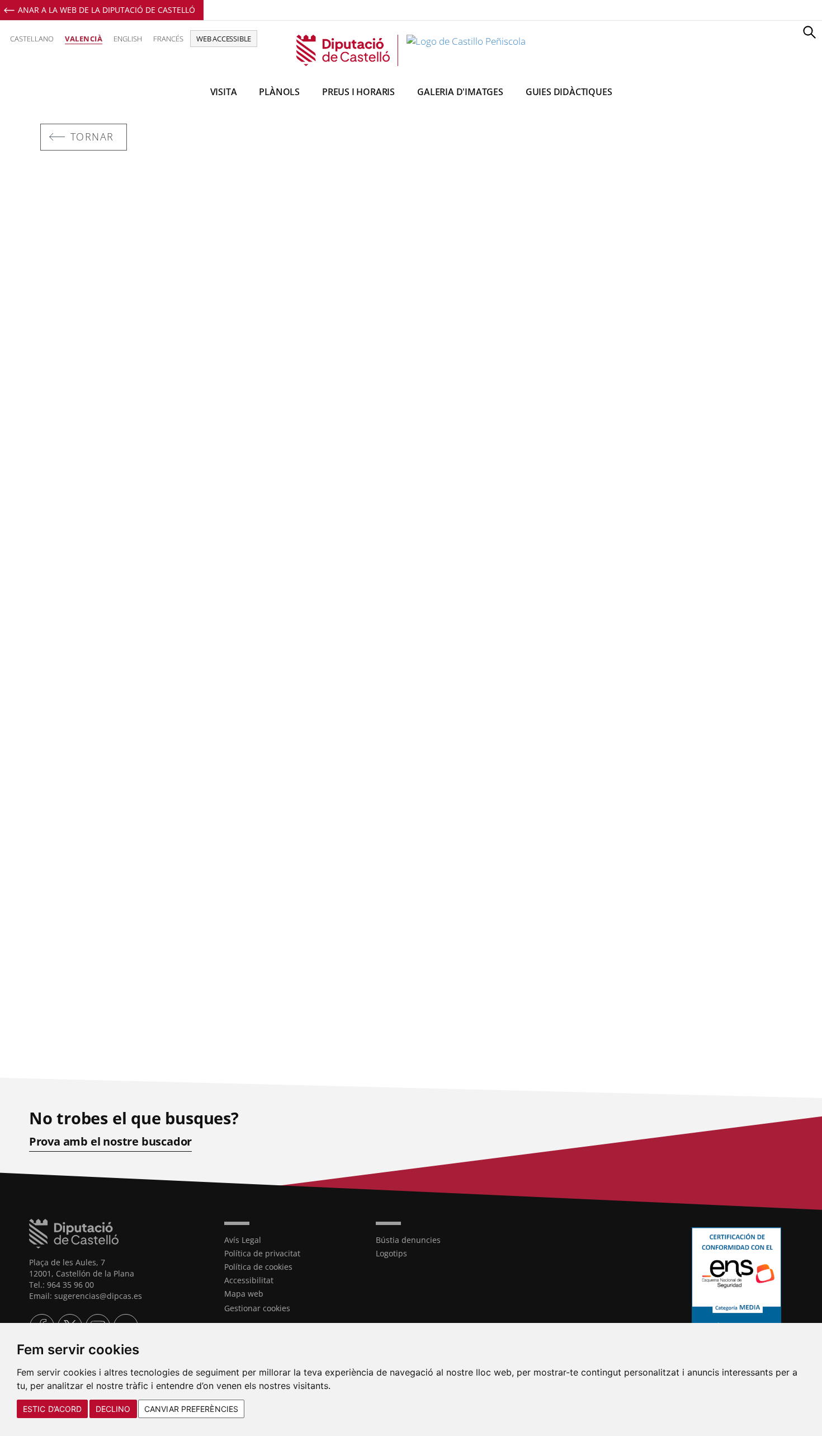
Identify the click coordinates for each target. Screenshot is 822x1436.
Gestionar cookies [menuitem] (257, 1308)
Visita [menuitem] (223, 92)
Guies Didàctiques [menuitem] (569, 92)
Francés (168, 39)
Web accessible (223, 39)
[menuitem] (292, 1240)
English (128, 39)
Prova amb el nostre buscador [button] (110, 1141)
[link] (411, 50)
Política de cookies (258, 1266)
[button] (809, 31)
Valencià (83, 39)
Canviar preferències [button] (191, 1409)
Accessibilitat (248, 1280)
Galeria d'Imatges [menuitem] (460, 92)
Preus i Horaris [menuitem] (358, 92)
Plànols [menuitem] (279, 92)
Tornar (92, 136)
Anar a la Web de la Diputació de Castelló (106, 9)
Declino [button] (113, 1409)
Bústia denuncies (408, 1240)
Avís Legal (242, 1240)
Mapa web (243, 1293)
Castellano (32, 39)
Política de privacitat (262, 1253)
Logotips (391, 1253)
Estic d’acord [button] (52, 1409)
